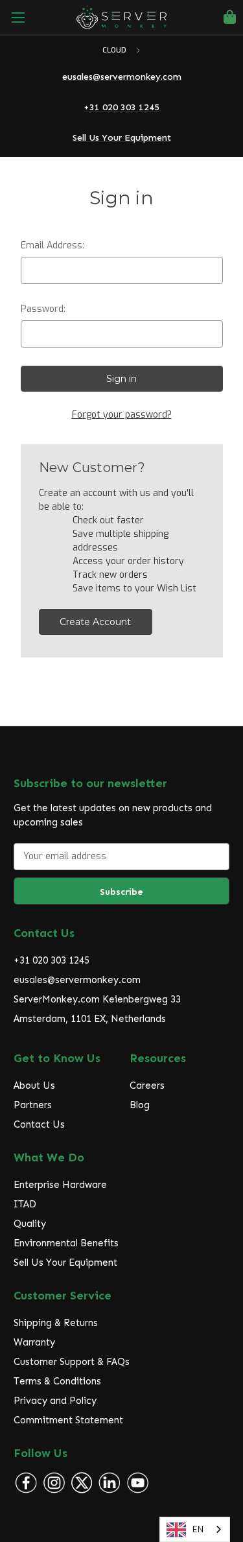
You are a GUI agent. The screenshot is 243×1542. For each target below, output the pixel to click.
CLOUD (115, 50)
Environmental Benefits (66, 1243)
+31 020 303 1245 (51, 960)
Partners (33, 1105)
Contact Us (39, 1124)
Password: (43, 309)
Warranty (34, 1342)
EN (197, 1529)
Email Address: (52, 245)
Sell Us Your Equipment (65, 1262)
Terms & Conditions (57, 1381)
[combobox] (194, 1529)
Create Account (95, 622)
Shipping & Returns (56, 1323)
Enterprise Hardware (60, 1185)
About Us (34, 1085)
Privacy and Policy (55, 1400)
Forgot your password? (122, 415)
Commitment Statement (68, 1420)
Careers (147, 1085)
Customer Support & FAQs (72, 1362)
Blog (140, 1105)
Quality (30, 1223)
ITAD (25, 1204)
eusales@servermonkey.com (77, 980)
